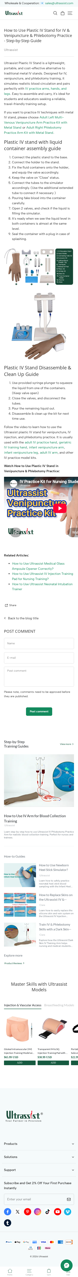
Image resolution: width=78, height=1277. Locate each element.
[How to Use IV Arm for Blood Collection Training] (39, 780)
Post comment (39, 711)
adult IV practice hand (41, 442)
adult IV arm (49, 452)
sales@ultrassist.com (59, 3)
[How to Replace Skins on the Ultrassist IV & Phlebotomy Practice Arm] (20, 905)
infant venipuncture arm (46, 447)
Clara (42, 905)
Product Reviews (13, 963)
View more (65, 744)
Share (12, 605)
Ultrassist (9, 825)
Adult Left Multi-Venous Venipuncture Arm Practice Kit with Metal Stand (35, 122)
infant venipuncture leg (21, 452)
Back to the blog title (23, 618)
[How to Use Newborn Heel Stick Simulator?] (20, 875)
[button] (55, 13)
